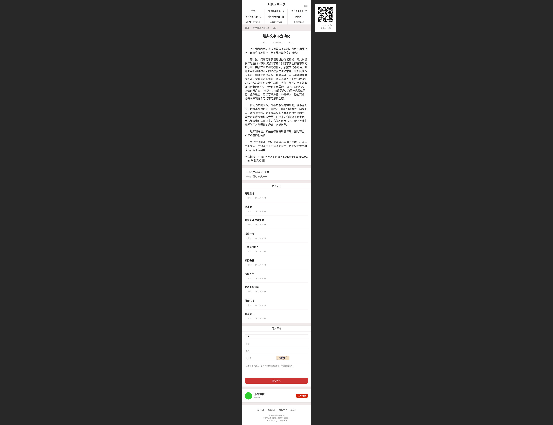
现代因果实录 (276, 4)
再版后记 (249, 193)
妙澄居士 (249, 314)
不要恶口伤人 (252, 247)
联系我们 (272, 410)
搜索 (306, 4)
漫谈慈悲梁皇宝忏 (276, 16)
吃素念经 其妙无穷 (254, 220)
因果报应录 (299, 22)
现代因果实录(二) (299, 11)
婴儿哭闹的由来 (260, 176)
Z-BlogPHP (282, 421)
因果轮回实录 (276, 22)
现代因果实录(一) (276, 11)
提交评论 (276, 380)
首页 (253, 11)
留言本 (293, 410)
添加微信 (302, 396)
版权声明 (283, 410)
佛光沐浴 (249, 300)
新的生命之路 (252, 287)
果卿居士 (299, 16)
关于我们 (261, 410)
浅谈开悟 (249, 233)
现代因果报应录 (253, 22)
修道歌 (248, 206)
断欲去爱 (249, 260)
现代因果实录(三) (253, 16)
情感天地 (249, 273)
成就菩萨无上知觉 (261, 172)
